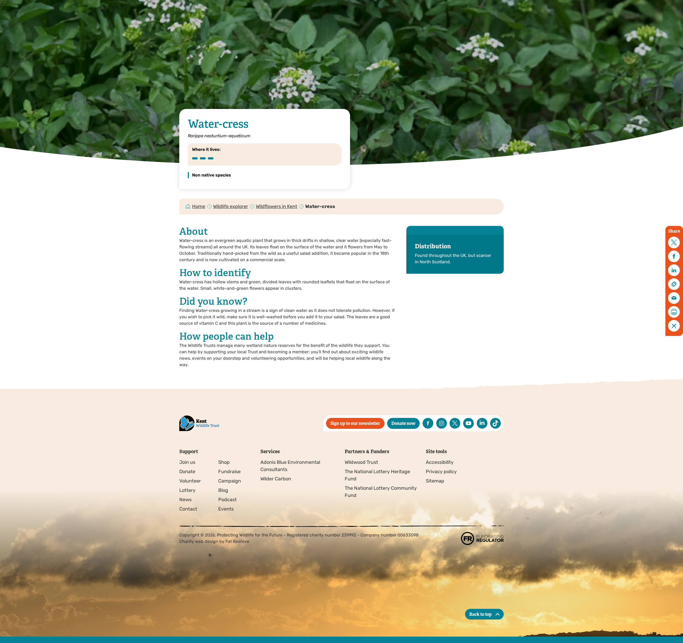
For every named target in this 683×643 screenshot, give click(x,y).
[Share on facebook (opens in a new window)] (674, 256)
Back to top (480, 614)
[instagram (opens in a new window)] (441, 423)
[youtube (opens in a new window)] (468, 423)
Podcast (227, 500)
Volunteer (190, 481)
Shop (224, 462)
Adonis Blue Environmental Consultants (290, 465)
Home (198, 206)
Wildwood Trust (361, 462)
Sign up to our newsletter (355, 423)
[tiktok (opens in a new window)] (495, 423)
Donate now (403, 423)
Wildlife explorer (230, 206)
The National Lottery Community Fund (381, 491)
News (185, 500)
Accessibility (440, 462)
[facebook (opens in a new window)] (428, 423)
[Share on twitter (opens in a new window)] (674, 242)
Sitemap (435, 481)
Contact (188, 509)
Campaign (229, 481)
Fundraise (229, 472)
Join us (187, 462)
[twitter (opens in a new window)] (455, 423)
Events (226, 509)
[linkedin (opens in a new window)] (482, 423)
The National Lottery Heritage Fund (377, 475)
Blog (223, 490)
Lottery (187, 490)
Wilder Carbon (275, 479)
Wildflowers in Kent (276, 206)
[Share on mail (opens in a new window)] (674, 298)
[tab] (199, 206)
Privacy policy (441, 472)
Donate (187, 472)
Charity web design (198, 541)
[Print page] (674, 312)
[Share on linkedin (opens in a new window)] (674, 270)
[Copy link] (674, 284)
